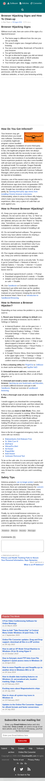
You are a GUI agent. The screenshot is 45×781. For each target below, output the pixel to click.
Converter (37, 3)
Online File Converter (27, 752)
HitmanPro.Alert (11, 446)
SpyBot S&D (32, 367)
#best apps (31, 530)
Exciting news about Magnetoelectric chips (21, 688)
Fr (18, 763)
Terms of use (18, 760)
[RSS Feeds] (29, 770)
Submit (4, 748)
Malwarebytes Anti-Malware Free (18, 439)
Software (14, 3)
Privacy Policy (34, 760)
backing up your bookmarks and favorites (26, 383)
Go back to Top (24, 775)
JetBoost (39, 365)
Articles (25, 3)
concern (40, 487)
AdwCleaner (10, 454)
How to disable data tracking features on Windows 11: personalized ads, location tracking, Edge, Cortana (20, 679)
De (21, 763)
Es (26, 763)
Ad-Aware (9, 449)
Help (30, 748)
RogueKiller (9, 451)
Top (12, 748)
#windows (5, 530)
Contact (21, 748)
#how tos (14, 530)
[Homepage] (4, 3)
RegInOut (29, 365)
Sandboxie (12, 286)
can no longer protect (25, 482)
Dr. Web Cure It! (11, 441)
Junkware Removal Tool (15, 456)
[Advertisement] (22, 101)
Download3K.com (29, 756)
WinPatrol (9, 444)
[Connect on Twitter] (21, 770)
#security (23, 530)
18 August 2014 (17, 22)
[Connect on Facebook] (14, 770)
